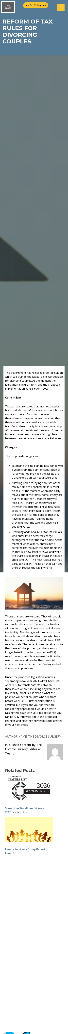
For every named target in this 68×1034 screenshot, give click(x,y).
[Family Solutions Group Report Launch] (29, 829)
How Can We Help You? (36, 5)
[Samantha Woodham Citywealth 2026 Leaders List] (29, 788)
